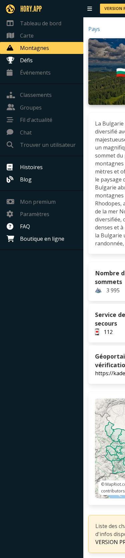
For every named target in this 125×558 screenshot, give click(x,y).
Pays (94, 29)
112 (108, 332)
